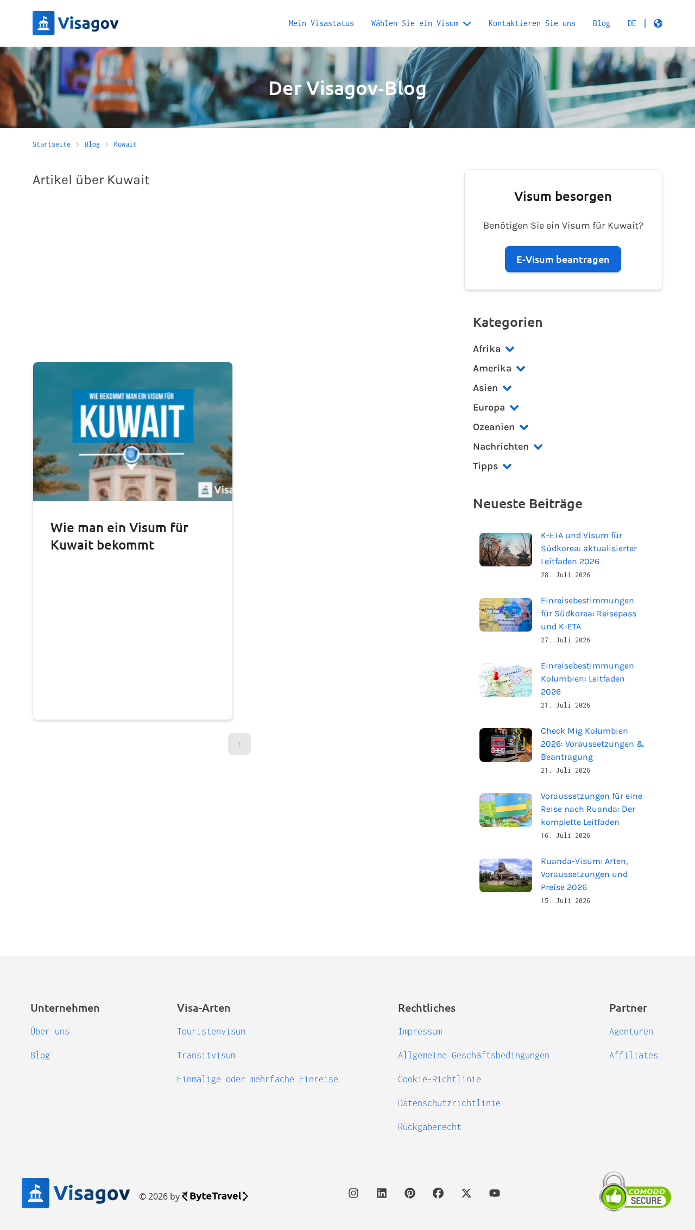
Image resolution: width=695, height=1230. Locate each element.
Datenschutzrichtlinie (449, 1103)
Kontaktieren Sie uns (532, 23)
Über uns (50, 1031)
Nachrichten (501, 446)
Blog (601, 23)
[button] (645, 23)
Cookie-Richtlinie (439, 1079)
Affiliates (633, 1055)
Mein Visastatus (321, 23)
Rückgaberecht (430, 1127)
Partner (628, 1007)
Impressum (420, 1031)
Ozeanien (494, 427)
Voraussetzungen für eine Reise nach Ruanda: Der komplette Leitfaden (591, 809)
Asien (485, 388)
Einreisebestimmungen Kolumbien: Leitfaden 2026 (587, 678)
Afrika (487, 349)
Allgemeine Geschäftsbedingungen (473, 1055)
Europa (489, 407)
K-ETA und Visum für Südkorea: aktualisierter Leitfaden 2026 (589, 548)
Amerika (492, 368)
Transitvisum (206, 1055)
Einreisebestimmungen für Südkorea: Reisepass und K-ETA (588, 613)
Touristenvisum (211, 1031)
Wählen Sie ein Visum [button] (414, 23)
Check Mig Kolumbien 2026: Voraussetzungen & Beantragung (593, 744)
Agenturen (631, 1031)
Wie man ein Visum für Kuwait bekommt (119, 536)
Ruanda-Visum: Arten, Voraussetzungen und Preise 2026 (584, 874)
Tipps (485, 466)
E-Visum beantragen (563, 259)
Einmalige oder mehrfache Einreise (257, 1079)
